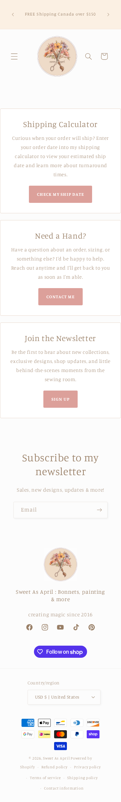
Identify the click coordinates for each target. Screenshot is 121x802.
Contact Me (60, 296)
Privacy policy (87, 767)
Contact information (63, 788)
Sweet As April (56, 758)
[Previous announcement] (12, 14)
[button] (14, 56)
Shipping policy (82, 777)
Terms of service (45, 777)
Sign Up (60, 399)
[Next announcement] (108, 14)
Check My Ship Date (60, 194)
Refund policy (54, 767)
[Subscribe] (99, 510)
